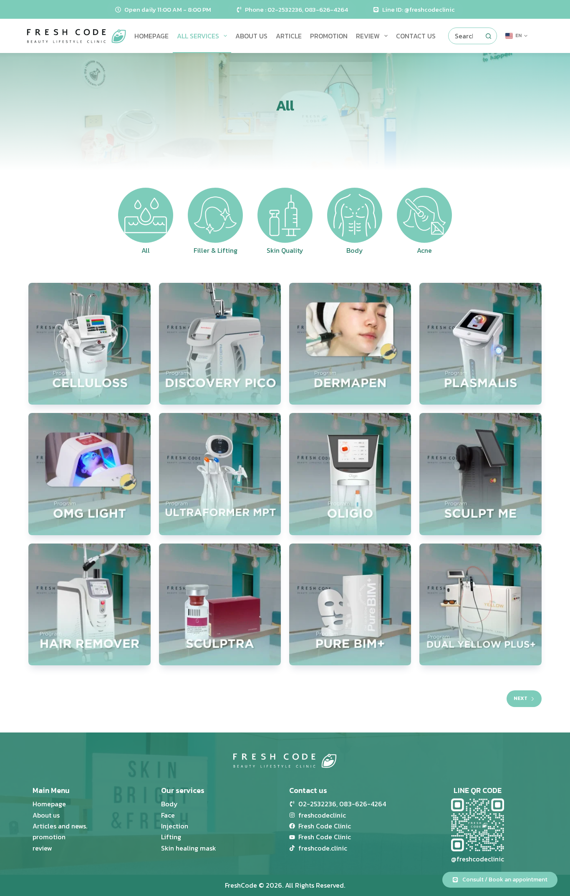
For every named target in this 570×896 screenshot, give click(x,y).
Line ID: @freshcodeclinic (418, 9)
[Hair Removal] (89, 604)
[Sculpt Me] (480, 474)
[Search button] (489, 36)
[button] (516, 36)
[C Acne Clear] (480, 344)
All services (198, 36)
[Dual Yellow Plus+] (480, 604)
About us (251, 36)
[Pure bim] (350, 604)
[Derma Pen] (350, 344)
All (145, 250)
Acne (424, 250)
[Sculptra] (220, 604)
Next (520, 698)
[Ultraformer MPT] (220, 474)
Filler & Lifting (215, 250)
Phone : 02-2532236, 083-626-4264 (296, 9)
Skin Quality (285, 250)
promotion (329, 36)
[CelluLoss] (89, 344)
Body (354, 250)
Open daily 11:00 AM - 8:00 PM (167, 9)
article (289, 36)
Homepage (151, 36)
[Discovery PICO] (220, 344)
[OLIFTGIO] (350, 474)
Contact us (416, 36)
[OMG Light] (89, 474)
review (368, 36)
